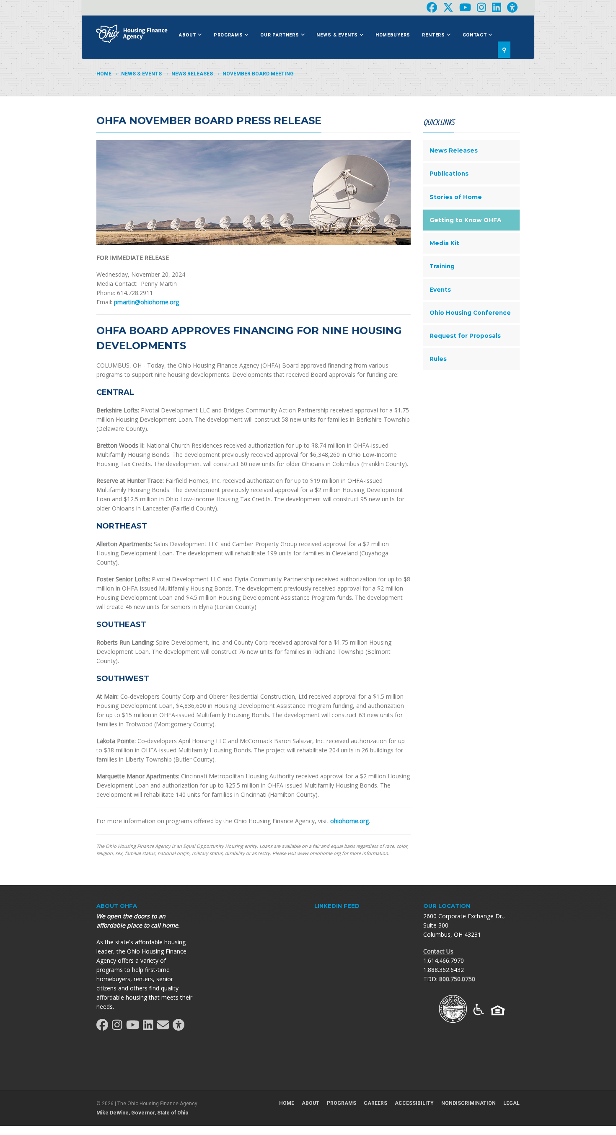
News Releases (192, 74)
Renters (434, 35)
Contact (476, 35)
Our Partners (280, 35)
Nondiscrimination (468, 1103)
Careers (375, 1103)
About (188, 35)
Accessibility (414, 1103)
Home (103, 74)
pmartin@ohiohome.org (146, 302)
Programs (229, 35)
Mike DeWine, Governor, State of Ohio (142, 1113)
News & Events (338, 35)
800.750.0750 (457, 979)
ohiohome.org (349, 821)
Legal (511, 1103)
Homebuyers (392, 35)
